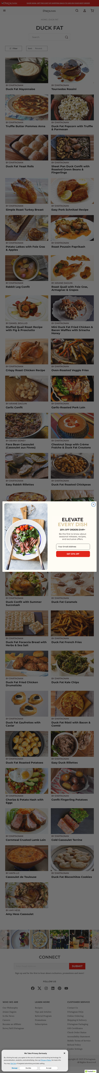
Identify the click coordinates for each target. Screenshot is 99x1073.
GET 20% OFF (73, 553)
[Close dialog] (93, 504)
